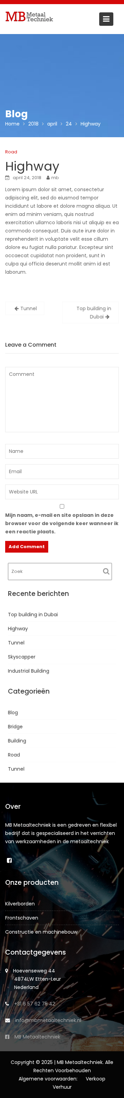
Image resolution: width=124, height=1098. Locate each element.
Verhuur (62, 1087)
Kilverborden (20, 903)
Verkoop (95, 1078)
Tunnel (28, 308)
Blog (13, 712)
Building (17, 740)
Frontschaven (21, 917)
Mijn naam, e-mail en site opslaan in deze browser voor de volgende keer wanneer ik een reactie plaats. (61, 523)
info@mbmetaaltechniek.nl (48, 1020)
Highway (18, 628)
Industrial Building (28, 670)
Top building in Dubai (93, 312)
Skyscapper (21, 656)
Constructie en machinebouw (41, 931)
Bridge (15, 726)
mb (55, 177)
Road (11, 152)
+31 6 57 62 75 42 (34, 1003)
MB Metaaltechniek (37, 1036)
